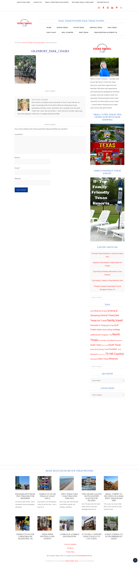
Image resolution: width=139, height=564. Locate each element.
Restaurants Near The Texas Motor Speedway (25, 496)
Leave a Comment (50, 91)
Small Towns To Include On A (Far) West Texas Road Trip (113, 497)
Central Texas (107, 315)
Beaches (98, 311)
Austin (92, 311)
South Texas (114, 344)
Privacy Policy (70, 552)
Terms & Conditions (70, 544)
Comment (19, 134)
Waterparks (94, 359)
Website (18, 178)
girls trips (110, 325)
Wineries (113, 358)
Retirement (119, 340)
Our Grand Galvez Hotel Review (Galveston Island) (92, 497)
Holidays (116, 329)
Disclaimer (70, 548)
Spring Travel (104, 349)
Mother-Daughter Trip (104, 335)
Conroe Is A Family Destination (69, 535)
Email (17, 168)
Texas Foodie (102, 354)
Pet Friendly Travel (104, 340)
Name (17, 157)
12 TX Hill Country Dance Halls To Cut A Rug (92, 536)
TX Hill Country (114, 354)
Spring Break (94, 349)
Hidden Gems (101, 329)
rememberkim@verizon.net (83, 556)
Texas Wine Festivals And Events (47, 536)
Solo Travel (104, 345)
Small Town (95, 345)
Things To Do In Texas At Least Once (47, 496)
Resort (112, 340)
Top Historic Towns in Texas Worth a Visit (107, 280)
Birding (104, 311)
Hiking (109, 329)
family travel (115, 320)
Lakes (92, 334)
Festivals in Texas (98, 325)
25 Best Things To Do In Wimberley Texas (114, 536)
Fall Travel (102, 320)
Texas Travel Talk (24, 22)
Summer (113, 349)
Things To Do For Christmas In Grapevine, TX (25, 536)
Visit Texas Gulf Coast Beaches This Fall (69, 496)
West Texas (103, 358)
